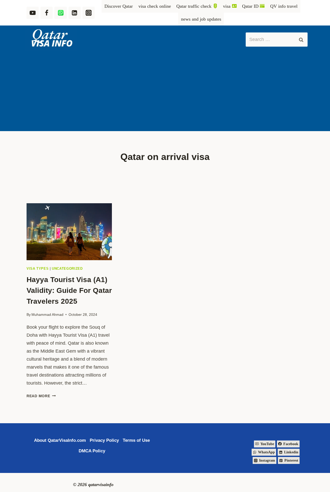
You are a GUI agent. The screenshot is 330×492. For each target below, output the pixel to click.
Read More (41, 396)
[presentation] (69, 231)
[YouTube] (33, 13)
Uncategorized (67, 268)
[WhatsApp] (60, 13)
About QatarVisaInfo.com (60, 440)
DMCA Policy (92, 450)
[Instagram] (88, 13)
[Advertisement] (165, 92)
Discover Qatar (118, 6)
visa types (37, 268)
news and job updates (201, 19)
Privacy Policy (104, 440)
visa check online (154, 6)
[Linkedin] (75, 13)
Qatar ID (250, 6)
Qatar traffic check (193, 6)
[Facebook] (46, 13)
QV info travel (284, 6)
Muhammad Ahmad (47, 314)
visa (226, 6)
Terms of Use (136, 440)
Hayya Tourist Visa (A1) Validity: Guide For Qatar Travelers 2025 (69, 290)
